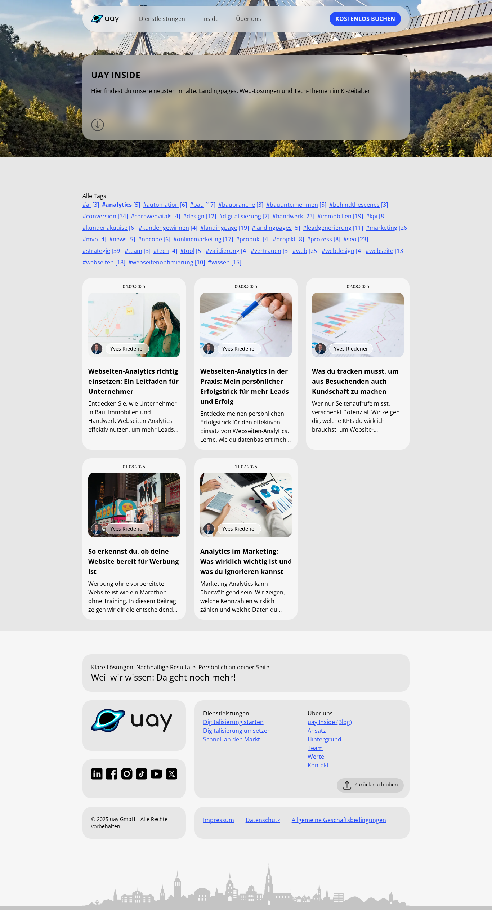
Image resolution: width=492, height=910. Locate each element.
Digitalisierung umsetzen (237, 731)
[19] (340, 216)
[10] (166, 262)
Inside (210, 19)
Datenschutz (263, 820)
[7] (244, 216)
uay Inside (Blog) (330, 722)
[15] (224, 262)
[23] (293, 216)
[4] (155, 216)
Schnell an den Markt (231, 739)
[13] (385, 251)
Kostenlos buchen (365, 19)
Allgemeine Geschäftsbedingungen (339, 820)
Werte (316, 756)
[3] (90, 205)
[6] (165, 205)
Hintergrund (324, 739)
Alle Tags (94, 196)
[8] (376, 216)
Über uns (248, 19)
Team (315, 748)
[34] (105, 216)
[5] (121, 205)
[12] (199, 216)
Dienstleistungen (162, 19)
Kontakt (318, 765)
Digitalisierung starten (233, 722)
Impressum (218, 820)
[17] (202, 205)
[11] (333, 228)
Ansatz (317, 731)
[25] (305, 251)
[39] (102, 251)
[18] (103, 262)
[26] (387, 228)
